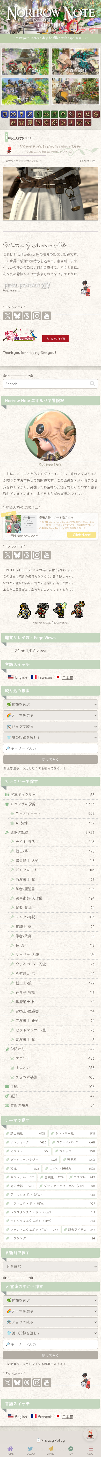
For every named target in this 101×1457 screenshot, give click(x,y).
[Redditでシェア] (55, 846)
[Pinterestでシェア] (64, 846)
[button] (92, 384)
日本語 (67, 678)
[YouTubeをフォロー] (46, 315)
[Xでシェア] (26, 846)
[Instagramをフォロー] (36, 315)
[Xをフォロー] (7, 315)
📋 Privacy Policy (50, 1440)
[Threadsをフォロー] (27, 315)
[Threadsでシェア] (45, 846)
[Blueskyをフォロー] (17, 315)
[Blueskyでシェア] (36, 846)
